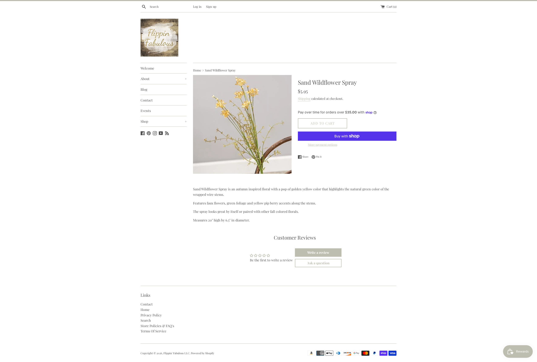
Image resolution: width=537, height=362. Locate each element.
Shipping (304, 98)
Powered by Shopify (202, 353)
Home (145, 309)
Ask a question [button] (318, 263)
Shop (164, 121)
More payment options (322, 145)
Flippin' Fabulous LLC (176, 353)
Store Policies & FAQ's (157, 326)
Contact (147, 100)
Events (146, 110)
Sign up (211, 6)
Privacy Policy (151, 315)
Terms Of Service (153, 331)
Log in (197, 6)
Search (146, 320)
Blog (144, 89)
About (164, 78)
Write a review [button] (318, 252)
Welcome (147, 68)
